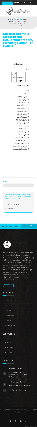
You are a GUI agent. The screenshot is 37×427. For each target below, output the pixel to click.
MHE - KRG (8, 342)
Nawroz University (21, 410)
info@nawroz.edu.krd (16, 382)
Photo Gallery (12, 208)
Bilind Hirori (34, 426)
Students (8, 311)
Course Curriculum (13, 204)
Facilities (7, 321)
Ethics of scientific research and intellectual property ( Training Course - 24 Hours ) (18, 197)
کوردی (31, 2)
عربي (23, 2)
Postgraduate (9, 326)
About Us (8, 301)
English (16, 2)
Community (15, 19)
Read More (8, 285)
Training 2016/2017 (22, 21)
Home (7, 19)
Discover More (29, 226)
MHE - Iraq (8, 347)
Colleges (7, 306)
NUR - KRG (8, 352)
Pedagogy (26, 19)
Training (11, 21)
